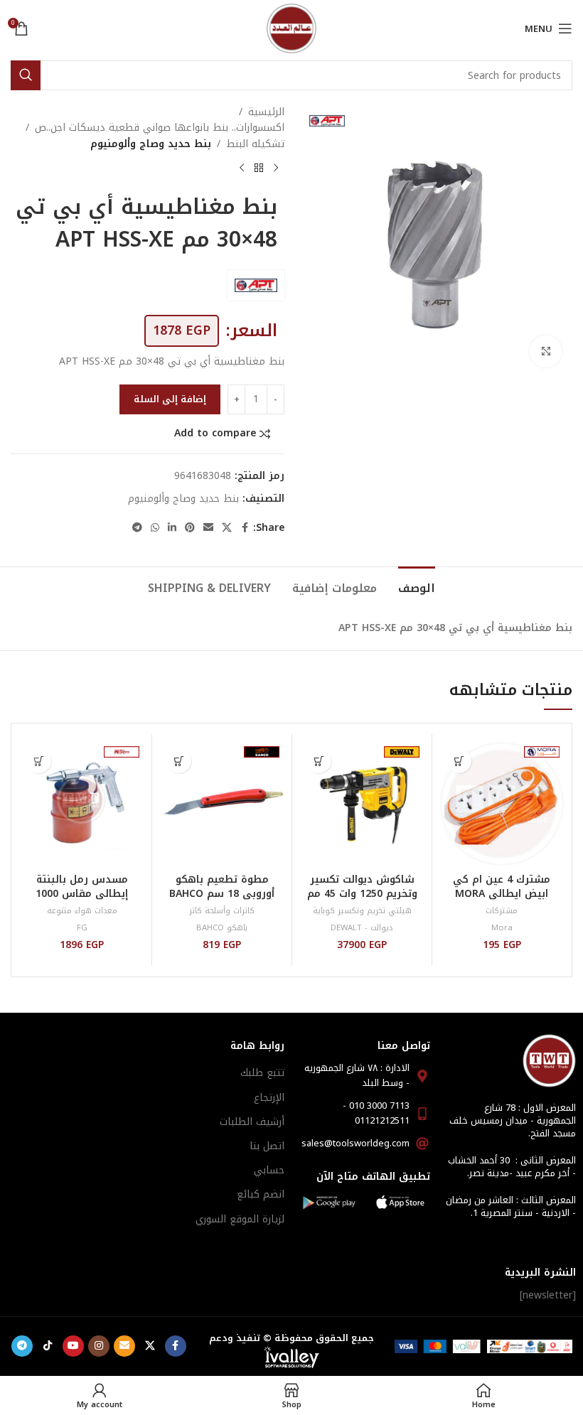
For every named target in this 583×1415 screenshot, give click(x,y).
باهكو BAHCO (221, 927)
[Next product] (241, 167)
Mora (502, 927)
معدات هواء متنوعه (82, 910)
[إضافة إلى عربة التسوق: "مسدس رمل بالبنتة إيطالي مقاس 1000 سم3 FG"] (38, 760)
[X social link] (227, 528)
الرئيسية (266, 112)
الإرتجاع (269, 1097)
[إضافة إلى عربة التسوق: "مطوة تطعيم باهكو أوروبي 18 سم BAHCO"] (178, 760)
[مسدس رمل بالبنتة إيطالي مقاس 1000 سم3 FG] (81, 803)
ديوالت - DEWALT (362, 927)
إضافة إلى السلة (170, 399)
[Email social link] (208, 528)
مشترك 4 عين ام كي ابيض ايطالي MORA (501, 886)
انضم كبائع (260, 1194)
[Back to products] (258, 167)
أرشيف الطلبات (252, 1121)
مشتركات (502, 910)
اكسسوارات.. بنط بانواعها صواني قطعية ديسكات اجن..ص (159, 128)
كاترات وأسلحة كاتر (222, 910)
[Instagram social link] (98, 1346)
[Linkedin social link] (172, 528)
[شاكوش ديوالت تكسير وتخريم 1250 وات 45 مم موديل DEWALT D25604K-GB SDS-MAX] (361, 803)
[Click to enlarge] (546, 351)
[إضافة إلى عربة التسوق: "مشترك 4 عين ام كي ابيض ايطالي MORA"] (458, 760)
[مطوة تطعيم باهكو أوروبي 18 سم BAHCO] (221, 803)
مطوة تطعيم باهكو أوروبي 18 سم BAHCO (221, 886)
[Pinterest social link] (190, 528)
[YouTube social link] (73, 1346)
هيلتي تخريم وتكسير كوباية (362, 910)
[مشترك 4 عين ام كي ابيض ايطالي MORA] (502, 803)
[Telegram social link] (137, 528)
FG (82, 927)
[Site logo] (291, 28)
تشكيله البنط (255, 144)
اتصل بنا (267, 1146)
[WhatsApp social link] (155, 528)
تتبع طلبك (262, 1072)
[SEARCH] (26, 75)
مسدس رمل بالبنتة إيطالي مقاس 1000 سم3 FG (82, 893)
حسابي (269, 1170)
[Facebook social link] (244, 528)
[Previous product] (275, 167)
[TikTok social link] (47, 1346)
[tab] (416, 586)
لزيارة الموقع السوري (240, 1219)
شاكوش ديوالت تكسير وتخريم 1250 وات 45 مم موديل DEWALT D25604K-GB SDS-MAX (362, 900)
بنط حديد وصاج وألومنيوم (150, 144)
